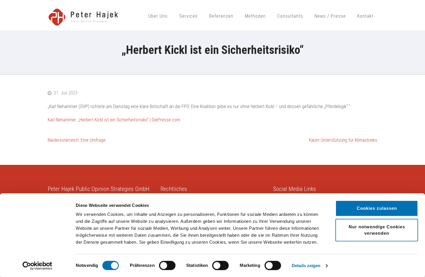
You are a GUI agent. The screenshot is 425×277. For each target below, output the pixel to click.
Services (188, 16)
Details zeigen (306, 265)
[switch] (167, 265)
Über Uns (158, 16)
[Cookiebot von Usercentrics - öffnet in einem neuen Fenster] (37, 265)
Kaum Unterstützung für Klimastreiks (343, 140)
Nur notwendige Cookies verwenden (377, 230)
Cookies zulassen (377, 208)
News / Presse (330, 16)
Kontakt (365, 16)
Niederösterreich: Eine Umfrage (77, 140)
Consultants (290, 16)
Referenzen (221, 16)
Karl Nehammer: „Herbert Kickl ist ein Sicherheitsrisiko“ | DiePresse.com (114, 120)
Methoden (255, 16)
